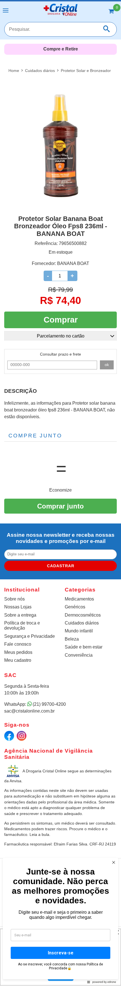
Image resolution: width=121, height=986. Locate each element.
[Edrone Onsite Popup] (60, 493)
